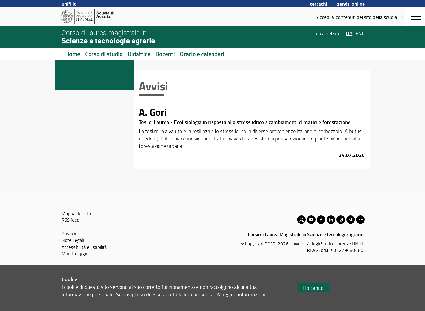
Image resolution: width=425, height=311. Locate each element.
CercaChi (318, 3)
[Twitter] (301, 219)
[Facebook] (321, 219)
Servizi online (351, 3)
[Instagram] (340, 219)
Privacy (69, 233)
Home (72, 54)
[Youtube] (311, 219)
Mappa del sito (76, 213)
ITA (349, 33)
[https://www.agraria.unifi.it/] (98, 16)
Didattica (139, 54)
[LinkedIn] (331, 219)
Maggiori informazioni (241, 294)
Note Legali (73, 240)
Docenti (165, 54)
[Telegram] (350, 219)
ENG (360, 33)
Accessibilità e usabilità (84, 247)
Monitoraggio (75, 253)
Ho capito (313, 287)
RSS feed (70, 220)
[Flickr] (360, 219)
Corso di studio (104, 54)
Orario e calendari (202, 54)
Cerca (327, 33)
